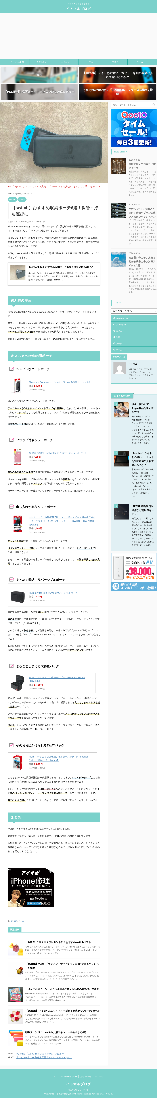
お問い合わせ (85, 1076)
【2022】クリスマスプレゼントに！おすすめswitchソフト (58, 942)
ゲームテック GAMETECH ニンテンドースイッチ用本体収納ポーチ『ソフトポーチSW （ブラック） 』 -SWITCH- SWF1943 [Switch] (62, 521)
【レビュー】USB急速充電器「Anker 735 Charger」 (44, 1057)
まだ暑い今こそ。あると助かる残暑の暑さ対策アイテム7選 (142, 261)
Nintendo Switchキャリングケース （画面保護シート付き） (60, 382)
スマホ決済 (42, 62)
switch (14, 921)
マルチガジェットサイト (78, 1090)
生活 (91, 62)
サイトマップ (99, 1076)
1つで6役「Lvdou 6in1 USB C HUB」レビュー (40, 1053)
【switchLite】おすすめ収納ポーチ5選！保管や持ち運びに (60, 266)
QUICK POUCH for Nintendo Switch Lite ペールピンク (57, 453)
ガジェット (66, 62)
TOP (53, 1076)
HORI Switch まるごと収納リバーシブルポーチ (53, 592)
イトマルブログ (78, 9)
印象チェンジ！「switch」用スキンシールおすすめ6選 (55, 1032)
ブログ (115, 62)
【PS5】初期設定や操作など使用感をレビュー (143, 510)
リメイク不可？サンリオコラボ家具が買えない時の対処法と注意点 (62, 989)
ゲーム (140, 62)
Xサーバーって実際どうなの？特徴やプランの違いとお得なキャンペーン (142, 212)
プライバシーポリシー (68, 1076)
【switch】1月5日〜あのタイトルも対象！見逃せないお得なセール (62, 1010)
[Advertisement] (78, 35)
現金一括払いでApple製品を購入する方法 (142, 408)
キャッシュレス (17, 62)
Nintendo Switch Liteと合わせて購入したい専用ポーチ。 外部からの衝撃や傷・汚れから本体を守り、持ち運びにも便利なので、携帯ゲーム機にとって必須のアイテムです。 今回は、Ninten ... (63, 276)
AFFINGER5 (107, 1094)
